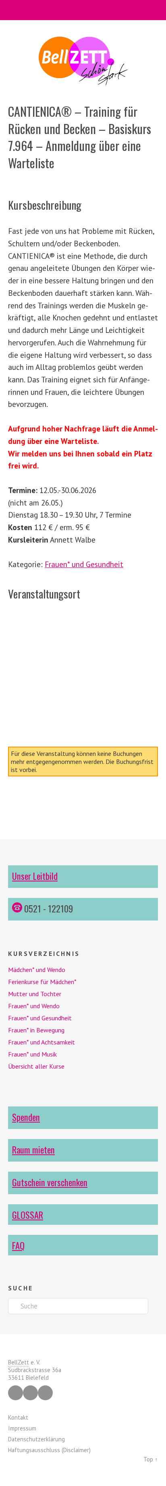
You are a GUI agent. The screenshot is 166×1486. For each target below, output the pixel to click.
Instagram (30, 1392)
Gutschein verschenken (49, 1182)
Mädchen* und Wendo (36, 970)
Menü (83, 10)
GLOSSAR (27, 1214)
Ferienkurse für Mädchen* (42, 982)
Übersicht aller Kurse (36, 1066)
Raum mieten (33, 1149)
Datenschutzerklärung (36, 1439)
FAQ (18, 1245)
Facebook (15, 1392)
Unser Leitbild (35, 875)
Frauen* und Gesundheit (84, 564)
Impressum (22, 1428)
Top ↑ (150, 1459)
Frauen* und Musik (32, 1054)
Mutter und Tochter (34, 994)
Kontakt (18, 1417)
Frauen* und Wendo (34, 1006)
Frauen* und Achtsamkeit (41, 1042)
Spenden (26, 1116)
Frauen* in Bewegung (36, 1030)
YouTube (45, 1392)
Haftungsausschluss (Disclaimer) (49, 1450)
